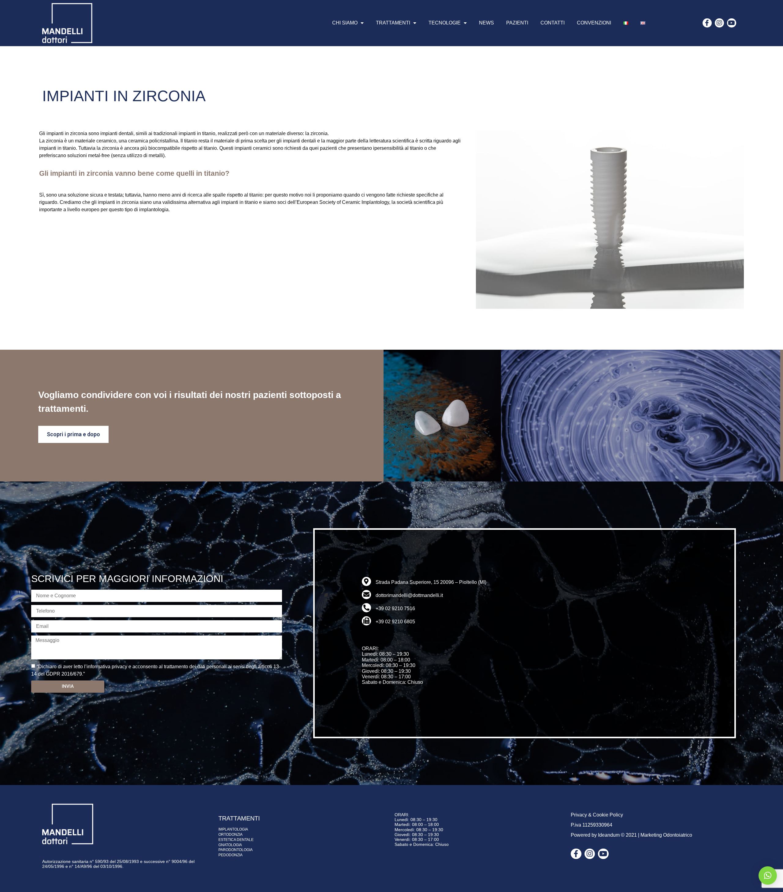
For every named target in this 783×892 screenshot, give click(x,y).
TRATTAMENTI (393, 22)
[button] (768, 875)
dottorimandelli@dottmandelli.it (409, 595)
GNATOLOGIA (230, 845)
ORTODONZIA (230, 834)
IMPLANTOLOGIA (233, 829)
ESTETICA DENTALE (236, 840)
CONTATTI (552, 22)
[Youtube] (731, 23)
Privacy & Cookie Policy (597, 814)
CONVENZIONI (594, 22)
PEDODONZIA (230, 855)
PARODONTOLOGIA (235, 850)
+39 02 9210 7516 (395, 608)
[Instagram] (719, 23)
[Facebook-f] (707, 23)
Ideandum (609, 835)
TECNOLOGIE (445, 22)
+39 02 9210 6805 (395, 621)
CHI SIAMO (345, 22)
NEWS (486, 22)
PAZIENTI (517, 22)
